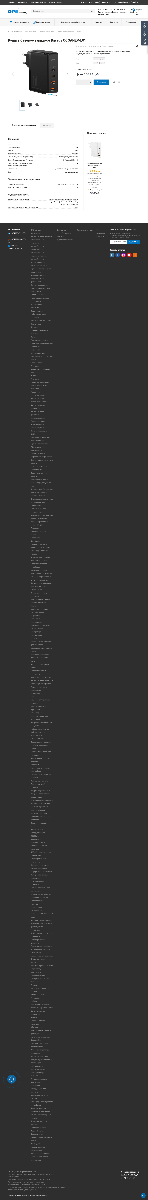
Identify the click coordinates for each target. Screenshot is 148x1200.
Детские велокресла (39, 285)
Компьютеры (36, 324)
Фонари (34, 638)
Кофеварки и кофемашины (42, 457)
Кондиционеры (37, 590)
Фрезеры (34, 992)
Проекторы (35, 392)
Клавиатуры (36, 855)
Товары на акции (43, 22)
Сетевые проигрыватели (41, 894)
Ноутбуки (34, 904)
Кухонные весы (37, 739)
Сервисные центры (38, 2)
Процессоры (36, 1085)
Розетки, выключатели (40, 340)
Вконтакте (112, 255)
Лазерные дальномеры (40, 625)
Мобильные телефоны (40, 654)
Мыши (33, 661)
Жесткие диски (37, 1047)
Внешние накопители (39, 658)
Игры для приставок (39, 467)
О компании (131, 22)
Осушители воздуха (39, 431)
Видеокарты (36, 1082)
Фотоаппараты (37, 901)
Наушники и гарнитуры (40, 437)
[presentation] (13, 74)
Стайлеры (35, 317)
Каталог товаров (19, 22)
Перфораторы (36, 907)
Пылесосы (35, 528)
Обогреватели (36, 1027)
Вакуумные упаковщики (40, 791)
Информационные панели (41, 872)
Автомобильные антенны (41, 236)
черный (102, 63)
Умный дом (35, 308)
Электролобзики (37, 995)
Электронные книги (39, 823)
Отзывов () (94, 46)
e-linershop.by (42, 1195)
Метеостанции (37, 347)
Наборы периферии (39, 868)
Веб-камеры (35, 541)
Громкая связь (37, 282)
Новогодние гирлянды (40, 298)
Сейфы (33, 434)
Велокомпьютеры (38, 279)
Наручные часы (37, 363)
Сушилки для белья (39, 813)
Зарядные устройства (40, 522)
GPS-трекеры (36, 230)
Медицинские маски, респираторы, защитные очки (41, 482)
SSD (32, 697)
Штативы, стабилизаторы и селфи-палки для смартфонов (42, 502)
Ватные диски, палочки (40, 758)
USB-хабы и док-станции (41, 852)
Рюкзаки (34, 787)
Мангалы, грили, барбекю (41, 920)
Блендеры (35, 761)
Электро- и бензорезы (40, 988)
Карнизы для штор (38, 531)
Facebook (117, 255)
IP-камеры (35, 366)
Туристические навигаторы (42, 343)
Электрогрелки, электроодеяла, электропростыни (38, 1066)
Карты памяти (36, 470)
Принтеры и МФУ (38, 784)
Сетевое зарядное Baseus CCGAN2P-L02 (95, 166)
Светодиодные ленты (40, 781)
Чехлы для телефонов (40, 1154)
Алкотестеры (36, 272)
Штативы (34, 327)
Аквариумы (35, 765)
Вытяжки (34, 376)
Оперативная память (39, 846)
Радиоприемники (38, 975)
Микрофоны (36, 292)
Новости (98, 22)
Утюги (33, 535)
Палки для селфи (38, 454)
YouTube (129, 255)
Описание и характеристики (24, 125)
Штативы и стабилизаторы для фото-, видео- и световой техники (42, 492)
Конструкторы (36, 953)
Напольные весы (38, 295)
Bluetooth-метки (37, 1131)
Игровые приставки (39, 428)
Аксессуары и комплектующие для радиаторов (39, 716)
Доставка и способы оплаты (73, 22)
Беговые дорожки (38, 418)
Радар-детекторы (38, 421)
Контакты (114, 22)
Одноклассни (135, 255)
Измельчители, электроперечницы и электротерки (39, 632)
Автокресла (35, 233)
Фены (33, 826)
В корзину (101, 82)
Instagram (123, 255)
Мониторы (35, 849)
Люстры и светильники (40, 288)
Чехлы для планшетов (40, 865)
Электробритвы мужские (41, 684)
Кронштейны (36, 1040)
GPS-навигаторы (37, 424)
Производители (55, 2)
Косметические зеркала (41, 742)
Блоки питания (37, 1134)
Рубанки (34, 985)
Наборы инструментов (40, 729)
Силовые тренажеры (39, 1043)
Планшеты (35, 379)
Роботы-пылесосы (38, 314)
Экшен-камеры (37, 311)
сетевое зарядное (99, 59)
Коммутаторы (36, 1150)
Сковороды (35, 693)
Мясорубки (35, 538)
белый (96, 63)
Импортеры (22, 2)
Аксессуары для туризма (41, 677)
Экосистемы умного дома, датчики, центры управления (41, 926)
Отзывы (11, 2)
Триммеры (35, 998)
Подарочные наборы (39, 898)
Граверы (34, 1017)
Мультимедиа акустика (40, 1037)
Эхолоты (34, 337)
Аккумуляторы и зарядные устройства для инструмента (42, 969)
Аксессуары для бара (39, 609)
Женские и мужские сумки (42, 1008)
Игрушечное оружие (39, 1079)
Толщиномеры (37, 525)
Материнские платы (39, 1128)
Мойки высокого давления (42, 956)
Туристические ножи (39, 444)
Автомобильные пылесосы (42, 680)
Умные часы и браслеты (41, 321)
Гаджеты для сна (38, 441)
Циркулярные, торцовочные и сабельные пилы (42, 913)
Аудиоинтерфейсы (38, 275)
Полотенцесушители (39, 395)
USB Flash (35, 836)
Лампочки (35, 606)
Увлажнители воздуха (40, 382)
